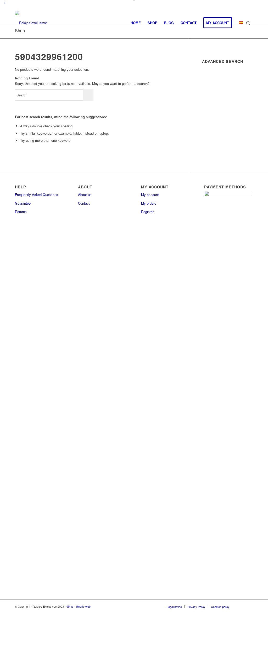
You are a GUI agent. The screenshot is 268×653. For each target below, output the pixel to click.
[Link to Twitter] (249, 606)
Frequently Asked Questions (36, 194)
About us (85, 194)
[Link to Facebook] (241, 606)
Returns (21, 211)
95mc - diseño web (78, 606)
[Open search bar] (248, 23)
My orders (148, 203)
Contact (84, 203)
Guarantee (23, 203)
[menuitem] (135, 23)
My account (150, 194)
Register (147, 211)
